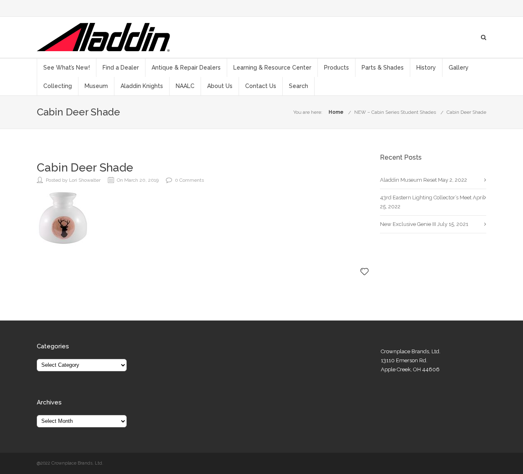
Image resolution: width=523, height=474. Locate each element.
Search (298, 86)
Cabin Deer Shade (466, 112)
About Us (219, 86)
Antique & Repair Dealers (186, 67)
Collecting (57, 86)
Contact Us (260, 86)
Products (336, 67)
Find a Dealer (121, 67)
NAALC (185, 86)
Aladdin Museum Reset (408, 180)
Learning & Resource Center (272, 67)
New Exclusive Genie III (408, 224)
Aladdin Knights (142, 86)
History (426, 67)
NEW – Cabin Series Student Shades (395, 112)
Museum (96, 86)
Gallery (459, 67)
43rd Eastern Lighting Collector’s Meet (426, 197)
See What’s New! (66, 67)
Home (336, 112)
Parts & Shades (383, 67)
